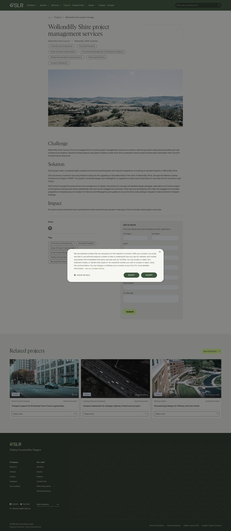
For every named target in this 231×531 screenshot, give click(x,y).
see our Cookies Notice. (94, 268)
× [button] (160, 252)
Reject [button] (131, 275)
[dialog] (115, 265)
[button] (82, 275)
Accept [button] (149, 275)
